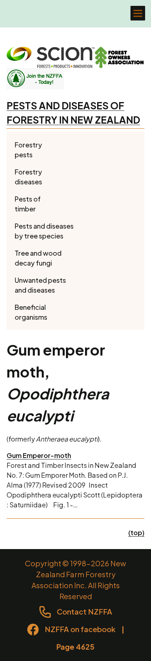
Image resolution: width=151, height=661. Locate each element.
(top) (136, 532)
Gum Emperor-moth (39, 455)
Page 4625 (75, 646)
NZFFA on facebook (80, 629)
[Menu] (137, 13)
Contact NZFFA (84, 611)
